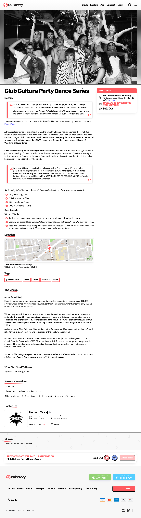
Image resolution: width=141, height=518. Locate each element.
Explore (94, 5)
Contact (11, 488)
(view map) (111, 100)
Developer (40, 488)
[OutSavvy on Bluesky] (128, 510)
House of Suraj (38, 412)
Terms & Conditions (56, 488)
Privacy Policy (75, 488)
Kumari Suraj (9, 124)
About (29, 488)
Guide (85, 5)
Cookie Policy (91, 488)
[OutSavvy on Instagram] (123, 510)
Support (111, 5)
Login (120, 5)
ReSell (20, 488)
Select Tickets (127, 458)
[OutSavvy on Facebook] (133, 510)
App (102, 5)
